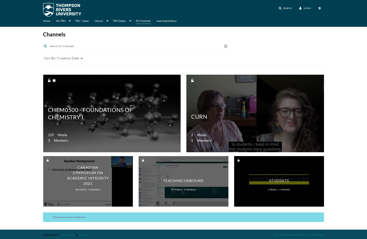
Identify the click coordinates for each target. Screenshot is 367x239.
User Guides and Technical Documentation (299, 234)
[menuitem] (49, 20)
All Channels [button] (143, 20)
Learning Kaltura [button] (166, 20)
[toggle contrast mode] (319, 8)
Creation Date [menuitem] (61, 58)
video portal (68, 234)
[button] (285, 8)
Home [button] (46, 20)
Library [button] (99, 20)
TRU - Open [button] (82, 20)
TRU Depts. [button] (119, 20)
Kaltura (83, 234)
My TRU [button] (61, 20)
